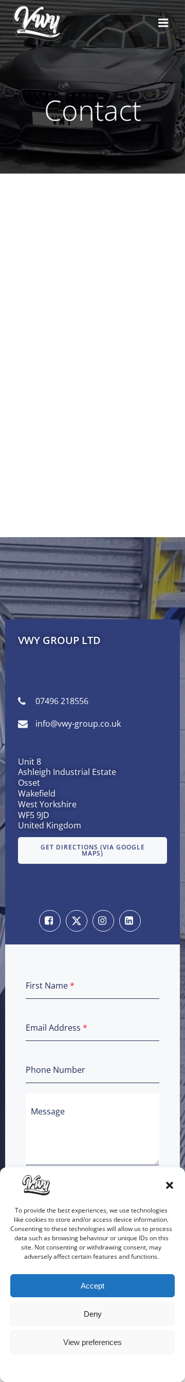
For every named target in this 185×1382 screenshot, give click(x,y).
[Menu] (163, 23)
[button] (169, 1185)
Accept (92, 1285)
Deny (93, 1314)
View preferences (92, 1342)
